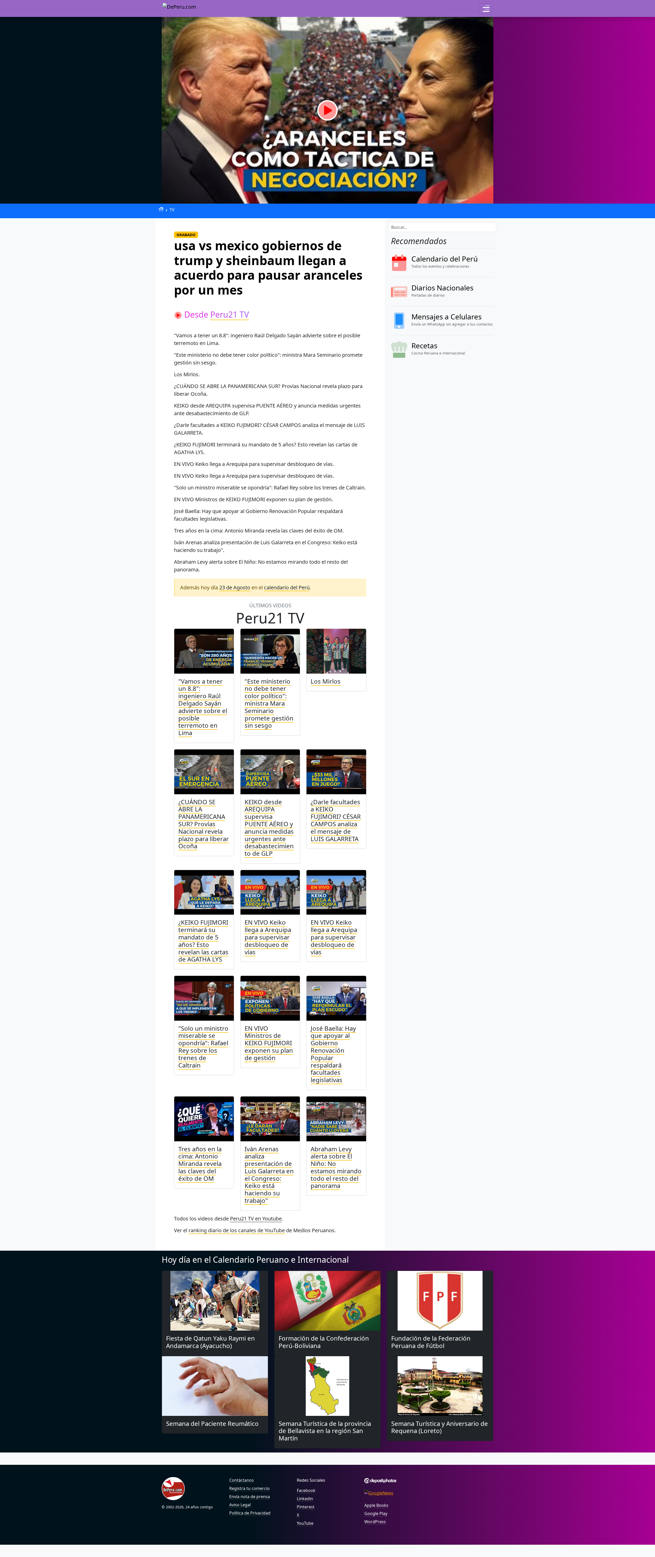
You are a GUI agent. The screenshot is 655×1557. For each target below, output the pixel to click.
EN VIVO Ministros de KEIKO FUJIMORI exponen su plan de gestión (269, 1043)
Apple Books (376, 1505)
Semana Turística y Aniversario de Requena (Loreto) (439, 1427)
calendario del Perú (287, 587)
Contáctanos (241, 1480)
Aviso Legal (240, 1505)
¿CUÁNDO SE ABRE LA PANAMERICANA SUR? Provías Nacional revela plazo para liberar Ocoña (203, 824)
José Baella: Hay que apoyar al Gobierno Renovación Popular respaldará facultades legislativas (333, 1054)
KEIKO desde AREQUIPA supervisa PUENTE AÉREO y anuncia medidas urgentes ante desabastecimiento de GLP (269, 828)
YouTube (305, 1523)
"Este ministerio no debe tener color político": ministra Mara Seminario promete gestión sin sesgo (269, 703)
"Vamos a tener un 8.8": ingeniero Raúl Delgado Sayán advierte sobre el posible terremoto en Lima (202, 707)
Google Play (375, 1513)
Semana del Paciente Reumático (212, 1423)
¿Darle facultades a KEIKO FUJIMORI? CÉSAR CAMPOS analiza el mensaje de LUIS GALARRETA (336, 820)
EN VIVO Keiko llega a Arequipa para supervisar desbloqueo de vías (268, 937)
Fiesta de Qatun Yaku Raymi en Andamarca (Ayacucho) (210, 1342)
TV (172, 210)
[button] (486, 8)
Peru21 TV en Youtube (256, 1218)
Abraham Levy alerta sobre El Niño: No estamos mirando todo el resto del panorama (336, 1167)
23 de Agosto (234, 587)
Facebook (306, 1490)
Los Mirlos (326, 681)
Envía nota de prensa (249, 1496)
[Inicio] (161, 209)
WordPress (375, 1521)
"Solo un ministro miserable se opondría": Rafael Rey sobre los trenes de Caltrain (203, 1046)
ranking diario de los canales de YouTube (237, 1230)
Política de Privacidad (249, 1513)
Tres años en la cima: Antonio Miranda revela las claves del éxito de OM (200, 1164)
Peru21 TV (229, 314)
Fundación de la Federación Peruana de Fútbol (431, 1342)
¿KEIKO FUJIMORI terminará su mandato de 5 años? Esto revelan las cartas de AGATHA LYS (203, 940)
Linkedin (305, 1498)
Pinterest (305, 1507)
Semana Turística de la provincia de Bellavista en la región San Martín (325, 1431)
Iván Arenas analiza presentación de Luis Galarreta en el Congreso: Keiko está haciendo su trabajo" (269, 1175)
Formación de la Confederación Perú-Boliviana (324, 1342)
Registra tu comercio (249, 1488)
